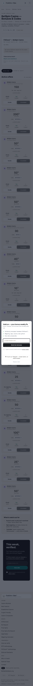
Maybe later (16, 362)
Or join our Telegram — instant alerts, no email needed (17, 357)
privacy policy (25, 349)
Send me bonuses (16, 345)
